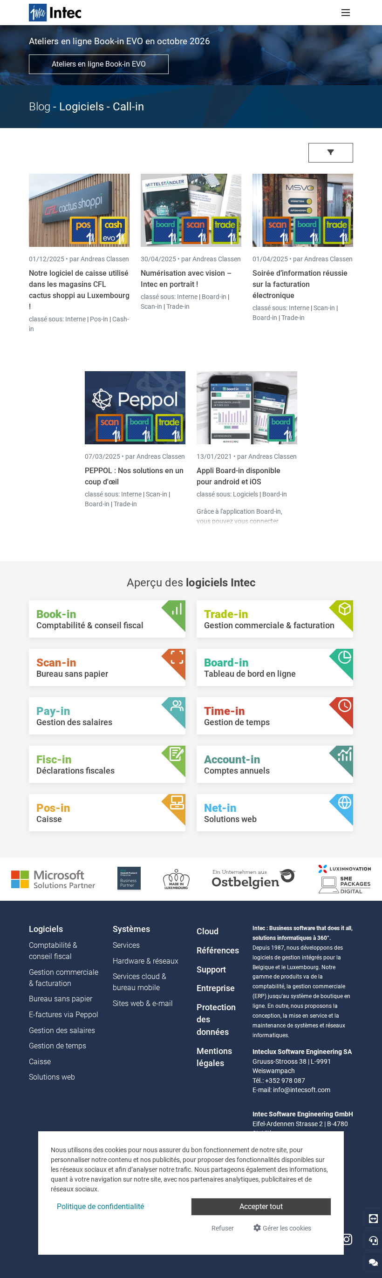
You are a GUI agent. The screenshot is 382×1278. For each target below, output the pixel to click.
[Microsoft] (53, 878)
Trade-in (178, 306)
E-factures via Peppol (63, 1014)
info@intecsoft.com (301, 1090)
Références (218, 950)
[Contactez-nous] (373, 1262)
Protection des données (216, 1020)
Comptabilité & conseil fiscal (53, 951)
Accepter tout (261, 1206)
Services (126, 945)
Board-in (214, 296)
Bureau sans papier (60, 998)
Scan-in (151, 306)
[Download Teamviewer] (373, 1218)
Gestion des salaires (62, 1030)
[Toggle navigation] (345, 12)
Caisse (40, 1061)
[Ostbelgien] (254, 878)
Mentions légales (214, 1057)
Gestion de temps (57, 1045)
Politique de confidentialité (100, 1206)
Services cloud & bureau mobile (139, 982)
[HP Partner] (129, 878)
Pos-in (99, 319)
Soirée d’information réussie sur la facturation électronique (300, 284)
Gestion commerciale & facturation (63, 978)
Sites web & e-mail (143, 1003)
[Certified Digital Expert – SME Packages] (345, 878)
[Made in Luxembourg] (176, 878)
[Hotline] (373, 1240)
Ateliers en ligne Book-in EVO (99, 64)
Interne (76, 319)
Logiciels (246, 494)
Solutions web (52, 1077)
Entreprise (216, 988)
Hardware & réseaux (145, 961)
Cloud (207, 931)
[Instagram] (346, 1239)
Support (211, 969)
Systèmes (131, 929)
